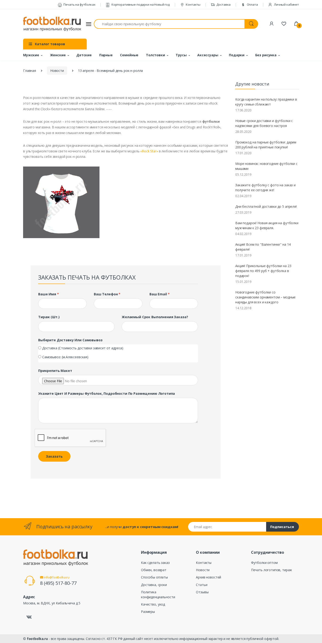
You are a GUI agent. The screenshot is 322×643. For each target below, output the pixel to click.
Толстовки (155, 55)
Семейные (129, 55)
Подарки (236, 55)
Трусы (181, 55)
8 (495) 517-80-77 (58, 583)
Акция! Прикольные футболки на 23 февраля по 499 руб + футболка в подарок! (263, 271)
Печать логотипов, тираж (271, 570)
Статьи (201, 584)
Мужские (31, 55)
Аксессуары (207, 55)
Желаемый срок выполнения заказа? (155, 317)
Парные (106, 55)
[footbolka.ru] (52, 24)
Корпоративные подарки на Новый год (140, 4)
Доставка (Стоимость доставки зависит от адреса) (82, 348)
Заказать (54, 456)
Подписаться (282, 527)
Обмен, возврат (153, 570)
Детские (84, 55)
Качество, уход (153, 604)
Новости (57, 70)
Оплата (252, 4)
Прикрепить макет (55, 370)
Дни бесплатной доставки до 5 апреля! (266, 206)
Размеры (148, 611)
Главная (29, 70)
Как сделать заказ (155, 562)
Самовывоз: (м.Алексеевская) (65, 357)
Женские (58, 55)
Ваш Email (159, 294)
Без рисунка (266, 55)
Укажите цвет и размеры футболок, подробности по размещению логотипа (106, 393)
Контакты (192, 4)
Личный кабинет (286, 4)
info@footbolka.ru (56, 577)
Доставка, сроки (154, 584)
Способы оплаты (154, 577)
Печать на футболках (79, 4)
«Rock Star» (149, 151)
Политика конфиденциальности (158, 594)
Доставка (223, 4)
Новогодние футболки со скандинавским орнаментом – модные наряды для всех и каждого (265, 297)
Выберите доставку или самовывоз (70, 340)
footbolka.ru (37, 638)
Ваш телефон (107, 294)
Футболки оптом (264, 562)
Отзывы (202, 592)
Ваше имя (48, 294)
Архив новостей (208, 577)
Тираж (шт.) (48, 317)
